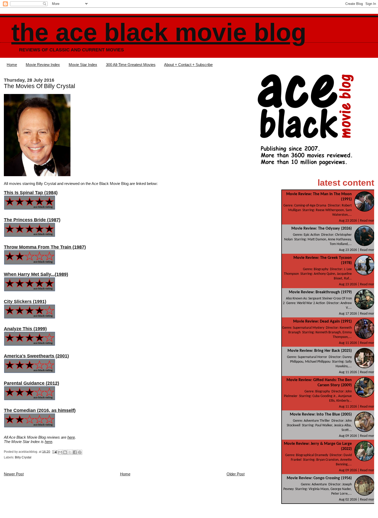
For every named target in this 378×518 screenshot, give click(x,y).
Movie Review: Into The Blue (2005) (321, 414)
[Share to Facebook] (74, 452)
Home (12, 64)
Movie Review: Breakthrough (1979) (320, 292)
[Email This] (60, 452)
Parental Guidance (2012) (31, 383)
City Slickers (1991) (25, 301)
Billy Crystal (23, 457)
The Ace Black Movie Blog (158, 32)
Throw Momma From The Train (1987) (45, 247)
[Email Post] (54, 451)
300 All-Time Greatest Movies (131, 64)
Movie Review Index (43, 64)
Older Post (236, 474)
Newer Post (14, 474)
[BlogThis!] (65, 452)
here (71, 437)
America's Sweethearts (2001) (36, 356)
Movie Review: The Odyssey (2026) (321, 229)
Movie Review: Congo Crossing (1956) (319, 478)
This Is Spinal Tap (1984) (31, 192)
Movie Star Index (83, 64)
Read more (368, 221)
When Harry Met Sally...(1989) (36, 274)
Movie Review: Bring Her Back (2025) (319, 351)
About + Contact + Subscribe (188, 64)
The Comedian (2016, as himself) (40, 410)
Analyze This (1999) (25, 328)
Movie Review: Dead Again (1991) (322, 321)
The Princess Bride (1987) (32, 219)
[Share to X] (70, 452)
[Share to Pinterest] (79, 452)
